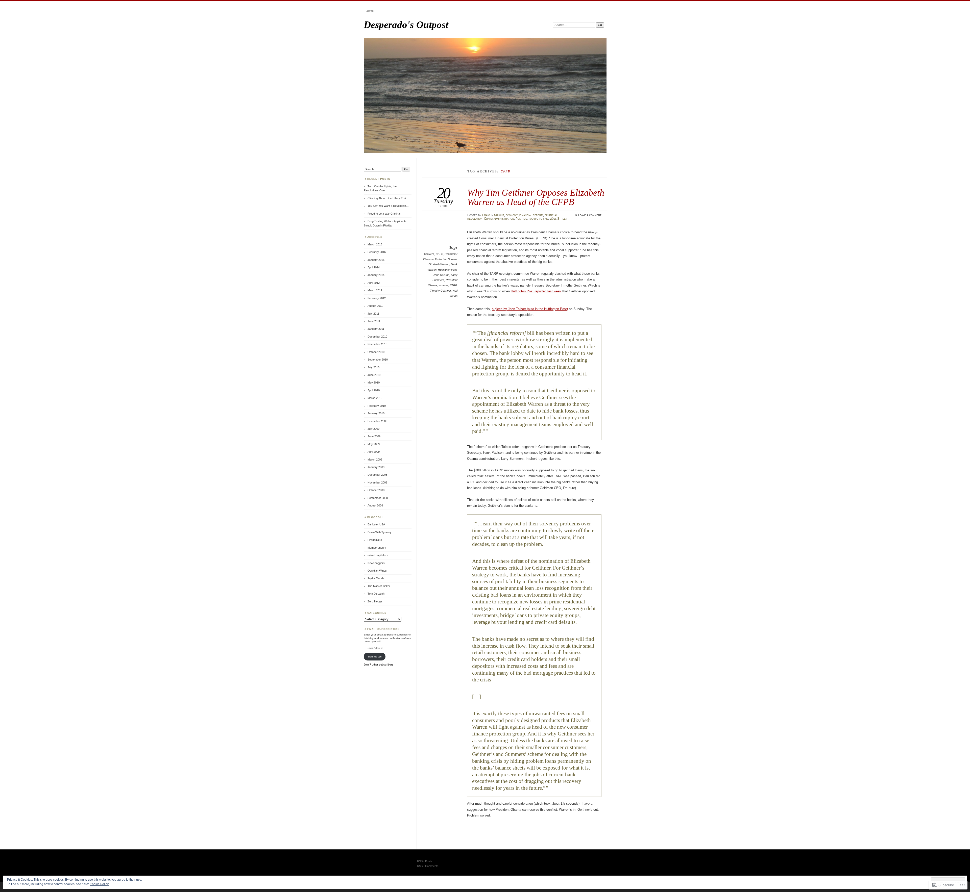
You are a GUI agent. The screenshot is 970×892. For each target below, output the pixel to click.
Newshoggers (376, 563)
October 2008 (376, 490)
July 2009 (373, 428)
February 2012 (377, 298)
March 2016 (375, 244)
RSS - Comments (428, 866)
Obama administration (499, 218)
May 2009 (374, 444)
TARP (453, 285)
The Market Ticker (379, 586)
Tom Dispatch (376, 593)
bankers (429, 254)
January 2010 (376, 413)
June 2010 (374, 374)
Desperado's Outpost (406, 24)
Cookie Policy (99, 884)
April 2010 (374, 390)
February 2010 (377, 405)
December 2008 (377, 474)
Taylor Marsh (376, 578)
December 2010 (377, 336)
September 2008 (378, 497)
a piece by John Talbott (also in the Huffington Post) (530, 309)
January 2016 (376, 259)
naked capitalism (378, 555)
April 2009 (374, 451)
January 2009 (376, 467)
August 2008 (375, 505)
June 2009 (374, 436)
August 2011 (375, 305)
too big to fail (538, 218)
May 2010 (374, 382)
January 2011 (376, 328)
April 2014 (374, 267)
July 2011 (373, 313)
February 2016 (377, 251)
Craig (486, 215)
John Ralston (441, 274)
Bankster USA (376, 524)
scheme (443, 285)
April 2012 (374, 282)
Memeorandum (377, 547)
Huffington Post (447, 269)
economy (512, 215)
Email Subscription (383, 629)
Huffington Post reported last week (536, 291)
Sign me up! (375, 656)
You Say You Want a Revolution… (388, 205)
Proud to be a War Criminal (384, 213)
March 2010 (375, 397)
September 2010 (378, 359)
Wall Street (558, 218)
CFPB (439, 254)
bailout (499, 215)
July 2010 (373, 367)
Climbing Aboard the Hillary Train (387, 198)
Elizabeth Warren (438, 264)
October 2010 (376, 351)
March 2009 (375, 459)
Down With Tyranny (380, 532)
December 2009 (377, 421)
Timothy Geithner (440, 290)
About (371, 11)
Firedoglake (375, 539)
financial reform (531, 215)
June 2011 (374, 321)
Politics (521, 218)
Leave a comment (589, 215)
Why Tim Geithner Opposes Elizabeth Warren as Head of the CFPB (535, 197)
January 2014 (376, 274)
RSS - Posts (424, 861)
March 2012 (375, 290)
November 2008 (377, 482)
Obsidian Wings (377, 570)
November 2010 (377, 344)
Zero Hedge (375, 601)
